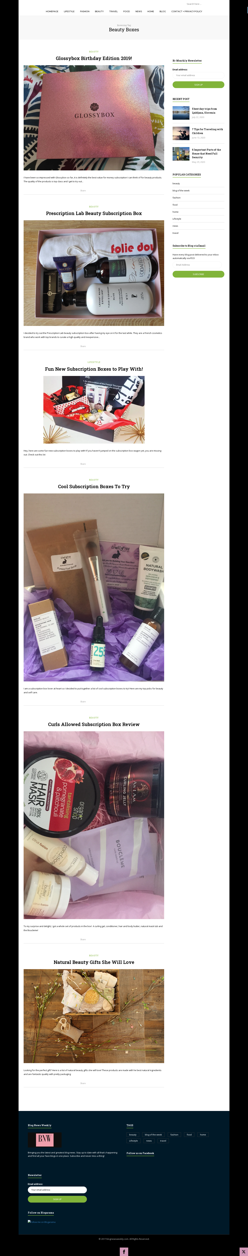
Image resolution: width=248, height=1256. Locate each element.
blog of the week (181, 190)
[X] (244, 1252)
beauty (94, 51)
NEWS (138, 11)
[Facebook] (124, 1252)
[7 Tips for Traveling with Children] (181, 133)
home (175, 211)
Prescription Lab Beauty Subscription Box (94, 213)
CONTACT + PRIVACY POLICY (186, 11)
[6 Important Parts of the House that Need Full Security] (181, 154)
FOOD (126, 11)
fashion (177, 197)
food (175, 204)
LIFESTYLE (69, 11)
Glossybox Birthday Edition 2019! (94, 58)
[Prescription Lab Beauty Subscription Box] (94, 273)
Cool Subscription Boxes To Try (94, 486)
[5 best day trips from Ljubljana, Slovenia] (181, 113)
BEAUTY (99, 11)
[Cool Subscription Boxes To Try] (94, 587)
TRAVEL (113, 11)
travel (175, 232)
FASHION (84, 11)
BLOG (163, 11)
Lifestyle (94, 362)
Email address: (180, 69)
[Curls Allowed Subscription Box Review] (94, 825)
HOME (150, 11)
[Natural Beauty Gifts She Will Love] (94, 1016)
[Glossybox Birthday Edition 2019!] (94, 117)
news (175, 225)
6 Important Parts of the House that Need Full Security (206, 153)
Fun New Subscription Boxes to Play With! (94, 369)
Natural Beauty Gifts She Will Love (94, 962)
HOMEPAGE (52, 11)
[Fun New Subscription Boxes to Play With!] (94, 410)
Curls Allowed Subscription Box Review (94, 724)
